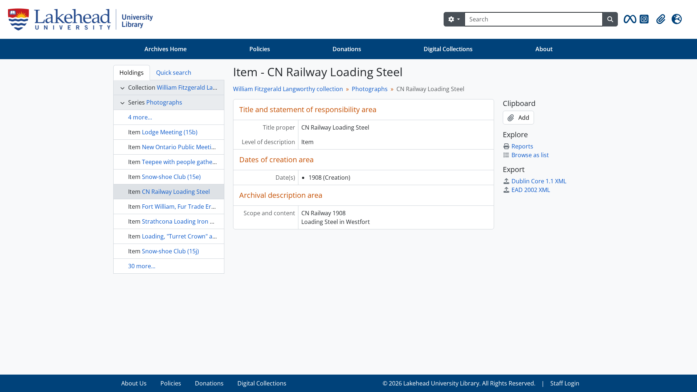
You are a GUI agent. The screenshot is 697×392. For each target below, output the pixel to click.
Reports (522, 146)
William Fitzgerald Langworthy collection (212, 87)
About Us (134, 383)
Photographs (164, 102)
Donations (347, 49)
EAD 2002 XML (530, 190)
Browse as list (530, 155)
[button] (629, 19)
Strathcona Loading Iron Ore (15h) (188, 221)
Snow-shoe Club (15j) (170, 251)
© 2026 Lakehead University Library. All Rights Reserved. (459, 383)
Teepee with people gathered (182, 162)
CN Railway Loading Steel (176, 192)
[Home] (83, 19)
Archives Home (165, 49)
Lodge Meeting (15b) (169, 132)
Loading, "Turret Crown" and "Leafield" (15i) (201, 236)
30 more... (141, 266)
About (544, 49)
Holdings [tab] (131, 73)
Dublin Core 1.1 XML (538, 181)
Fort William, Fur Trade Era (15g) (185, 207)
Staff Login (564, 383)
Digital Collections (448, 49)
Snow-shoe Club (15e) (171, 177)
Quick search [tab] (173, 73)
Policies (259, 49)
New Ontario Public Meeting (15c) (187, 147)
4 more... (140, 117)
